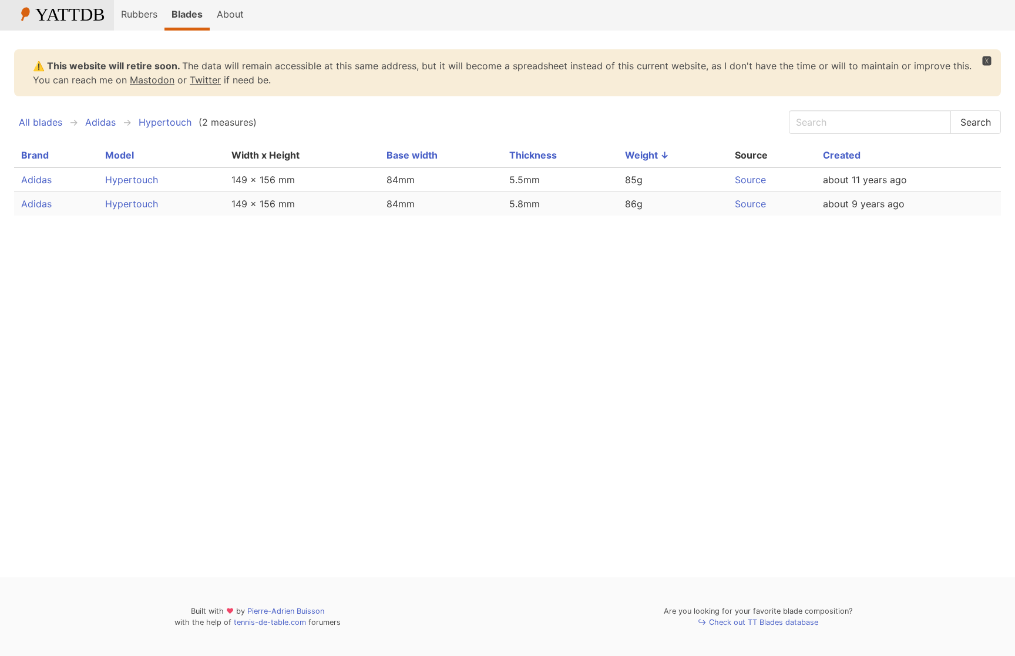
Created (842, 155)
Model (119, 155)
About (230, 14)
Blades (187, 14)
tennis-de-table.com (270, 622)
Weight (647, 155)
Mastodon (152, 80)
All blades (40, 122)
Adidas (100, 122)
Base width (412, 155)
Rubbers (139, 14)
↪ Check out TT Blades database (758, 622)
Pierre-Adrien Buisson (285, 611)
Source (750, 180)
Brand (35, 155)
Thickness (533, 155)
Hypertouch (165, 122)
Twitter (205, 80)
